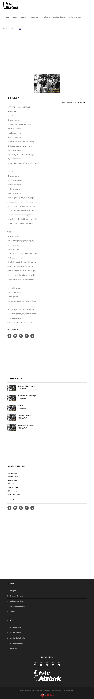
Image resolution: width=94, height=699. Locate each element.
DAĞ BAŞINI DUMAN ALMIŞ (26, 386)
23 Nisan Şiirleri (12, 487)
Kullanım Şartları (16, 601)
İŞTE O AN (34, 17)
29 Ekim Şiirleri (12, 473)
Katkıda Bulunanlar (17, 606)
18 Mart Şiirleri (12, 484)
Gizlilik (12, 612)
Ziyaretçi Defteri (16, 596)
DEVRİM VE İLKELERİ (75, 17)
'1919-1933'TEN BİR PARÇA (27, 396)
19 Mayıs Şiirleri (12, 491)
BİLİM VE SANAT (9, 29)
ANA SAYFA (7, 17)
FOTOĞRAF (45, 17)
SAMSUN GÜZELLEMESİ (26, 426)
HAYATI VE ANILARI (20, 17)
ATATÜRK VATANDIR (24, 416)
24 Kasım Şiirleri (12, 480)
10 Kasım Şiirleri (12, 477)
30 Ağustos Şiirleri (13, 494)
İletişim (13, 591)
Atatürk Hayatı (15, 627)
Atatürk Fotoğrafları (18, 638)
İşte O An (13, 648)
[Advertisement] (47, 54)
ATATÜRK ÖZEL (59, 17)
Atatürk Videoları (16, 643)
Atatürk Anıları (15, 633)
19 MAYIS (21, 406)
